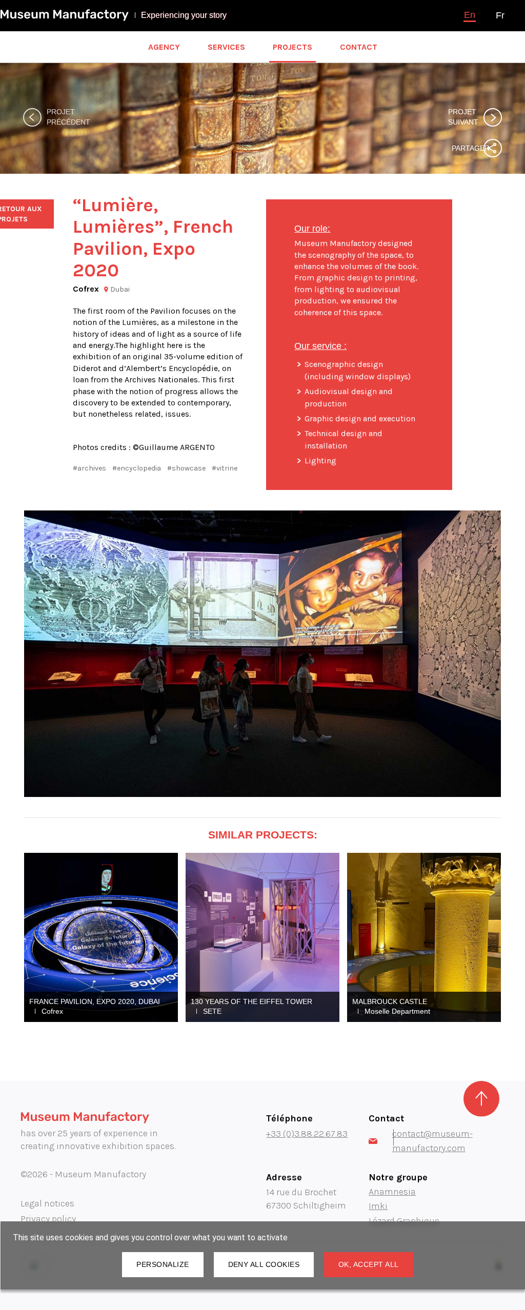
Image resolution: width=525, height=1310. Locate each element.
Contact (358, 47)
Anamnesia (392, 1191)
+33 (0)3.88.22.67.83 (307, 1133)
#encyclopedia (136, 468)
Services (226, 47)
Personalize (162, 1264)
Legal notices (47, 1203)
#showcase (186, 468)
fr (500, 15)
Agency (164, 47)
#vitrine (224, 468)
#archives (89, 468)
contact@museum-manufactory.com (432, 1141)
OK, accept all (368, 1264)
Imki (378, 1206)
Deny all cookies (263, 1264)
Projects (292, 47)
